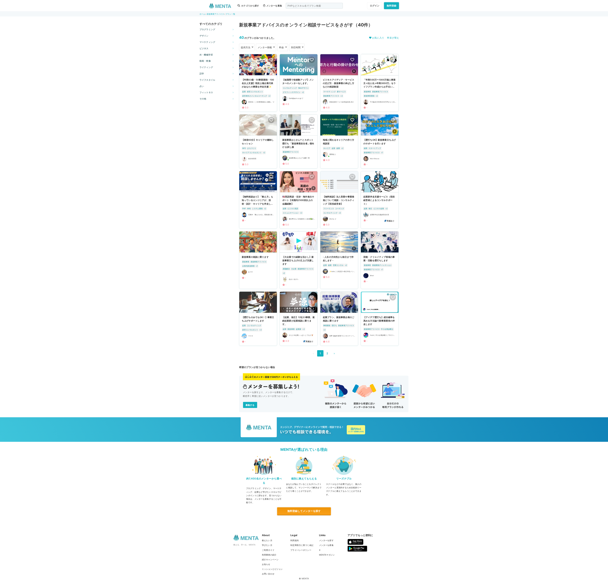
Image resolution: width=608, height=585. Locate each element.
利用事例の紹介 (269, 555)
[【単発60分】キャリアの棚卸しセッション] (258, 141)
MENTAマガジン (327, 555)
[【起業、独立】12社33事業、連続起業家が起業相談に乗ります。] (298, 318)
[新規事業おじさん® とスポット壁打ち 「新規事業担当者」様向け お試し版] (298, 141)
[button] (354, 71)
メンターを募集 (274, 5)
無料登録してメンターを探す (304, 511)
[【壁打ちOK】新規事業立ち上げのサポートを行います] (380, 141)
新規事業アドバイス (215, 14)
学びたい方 (267, 545)
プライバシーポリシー (300, 550)
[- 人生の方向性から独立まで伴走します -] (339, 260)
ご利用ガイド (268, 550)
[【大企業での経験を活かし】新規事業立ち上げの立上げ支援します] (298, 260)
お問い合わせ (268, 573)
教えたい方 (267, 540)
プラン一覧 (230, 14)
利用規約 (294, 540)
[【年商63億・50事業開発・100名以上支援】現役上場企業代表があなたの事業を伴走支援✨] (258, 83)
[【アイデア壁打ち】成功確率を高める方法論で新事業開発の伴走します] (380, 318)
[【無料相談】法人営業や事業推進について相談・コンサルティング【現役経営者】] (339, 200)
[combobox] (314, 6)
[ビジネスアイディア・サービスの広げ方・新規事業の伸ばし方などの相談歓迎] (339, 83)
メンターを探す (326, 540)
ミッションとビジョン (272, 569)
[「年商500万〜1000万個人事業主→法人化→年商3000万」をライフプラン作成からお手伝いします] (380, 83)
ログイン (375, 5)
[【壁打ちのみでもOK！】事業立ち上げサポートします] (258, 318)
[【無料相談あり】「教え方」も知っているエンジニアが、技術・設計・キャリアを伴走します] (258, 200)
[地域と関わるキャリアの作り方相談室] (339, 141)
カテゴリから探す (250, 5)
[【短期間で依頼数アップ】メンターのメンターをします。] (298, 83)
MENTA (305, 578)
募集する (250, 405)
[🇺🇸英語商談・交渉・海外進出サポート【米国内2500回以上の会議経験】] (298, 200)
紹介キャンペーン (270, 559)
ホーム (202, 14)
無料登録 (391, 5)
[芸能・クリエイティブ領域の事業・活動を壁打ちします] (380, 260)
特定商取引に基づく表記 (301, 545)
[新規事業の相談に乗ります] (258, 260)
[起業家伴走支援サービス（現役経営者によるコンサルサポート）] (380, 200)
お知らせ (266, 564)
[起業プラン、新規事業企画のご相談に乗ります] (339, 318)
